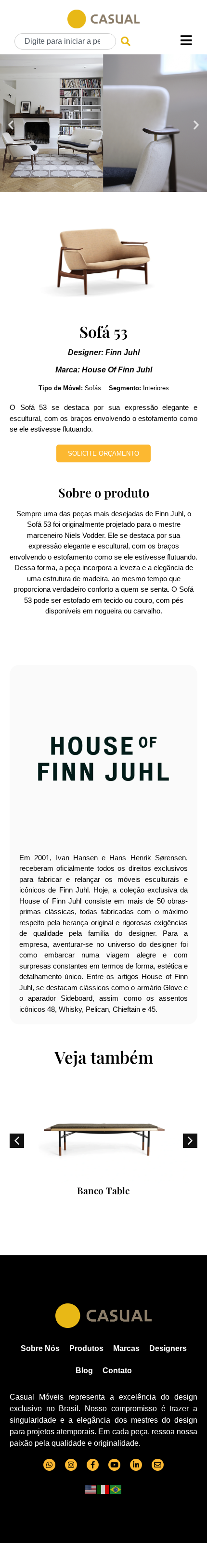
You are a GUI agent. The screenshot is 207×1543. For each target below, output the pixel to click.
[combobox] (65, 41)
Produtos (86, 1348)
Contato (117, 1370)
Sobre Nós (40, 1348)
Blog (84, 1370)
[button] (11, 124)
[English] (91, 1489)
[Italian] (103, 1489)
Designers (168, 1348)
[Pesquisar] (125, 41)
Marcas (126, 1348)
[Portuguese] (116, 1489)
